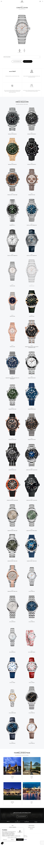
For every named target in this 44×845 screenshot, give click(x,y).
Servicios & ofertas (31, 827)
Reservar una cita (28, 61)
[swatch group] (24, 839)
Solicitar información (17, 61)
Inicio (12, 825)
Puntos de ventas (31, 825)
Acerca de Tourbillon (12, 827)
